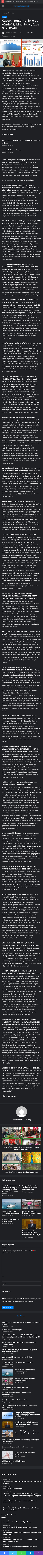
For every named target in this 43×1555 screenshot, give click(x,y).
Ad (3, 1276)
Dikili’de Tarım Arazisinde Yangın (14, 1461)
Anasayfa (6, 13)
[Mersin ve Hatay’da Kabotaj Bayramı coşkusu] (11, 1204)
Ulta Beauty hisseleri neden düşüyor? (15, 1387)
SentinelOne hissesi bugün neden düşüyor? (17, 1357)
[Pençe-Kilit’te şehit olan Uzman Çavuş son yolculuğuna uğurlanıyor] (7, 1433)
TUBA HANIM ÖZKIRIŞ (11, 33)
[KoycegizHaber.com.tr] (22, 6)
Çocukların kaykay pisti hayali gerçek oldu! (17, 1447)
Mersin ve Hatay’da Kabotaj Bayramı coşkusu (11, 1212)
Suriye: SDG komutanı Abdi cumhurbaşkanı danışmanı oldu (30, 1188)
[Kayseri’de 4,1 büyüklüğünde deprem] (7, 1455)
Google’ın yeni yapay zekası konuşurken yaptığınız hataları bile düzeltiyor (27, 1415)
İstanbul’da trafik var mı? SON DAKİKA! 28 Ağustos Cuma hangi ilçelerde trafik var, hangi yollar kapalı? (11, 1189)
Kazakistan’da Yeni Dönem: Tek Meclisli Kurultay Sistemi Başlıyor (31, 1233)
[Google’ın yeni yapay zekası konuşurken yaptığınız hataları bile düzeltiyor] (7, 1415)
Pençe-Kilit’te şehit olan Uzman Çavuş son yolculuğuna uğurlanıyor (27, 1432)
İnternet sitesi (6, 1291)
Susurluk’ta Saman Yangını (11, 150)
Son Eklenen (21, 1316)
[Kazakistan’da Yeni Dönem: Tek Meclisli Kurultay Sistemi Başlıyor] (31, 1224)
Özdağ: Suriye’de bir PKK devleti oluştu (10, 1220)
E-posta (5, 1284)
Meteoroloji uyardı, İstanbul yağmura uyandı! (31, 1212)
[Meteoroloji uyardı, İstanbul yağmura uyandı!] (31, 1204)
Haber (12, 13)
